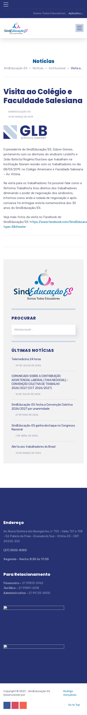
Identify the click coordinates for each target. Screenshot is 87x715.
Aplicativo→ (76, 13)
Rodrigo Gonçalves (69, 693)
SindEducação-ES (19, 111)
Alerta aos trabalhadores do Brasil (33, 446)
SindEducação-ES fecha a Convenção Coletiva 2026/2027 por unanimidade (42, 406)
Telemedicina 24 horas (26, 359)
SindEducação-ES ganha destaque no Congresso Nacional (43, 427)
